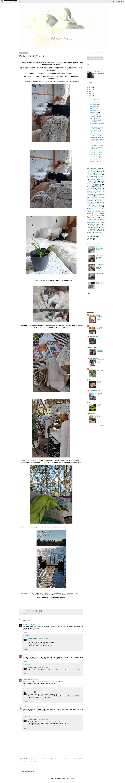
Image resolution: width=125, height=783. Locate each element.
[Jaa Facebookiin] (40, 611)
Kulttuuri (100, 189)
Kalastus (91, 178)
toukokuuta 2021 (94, 114)
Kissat (26, 613)
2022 (90, 96)
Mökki (29, 613)
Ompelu (100, 205)
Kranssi (92, 188)
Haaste (89, 173)
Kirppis (96, 185)
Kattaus (99, 179)
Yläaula (89, 232)
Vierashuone (39, 613)
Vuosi (100, 230)
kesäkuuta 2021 (94, 112)
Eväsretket (100, 171)
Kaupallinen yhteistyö (92, 181)
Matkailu (99, 197)
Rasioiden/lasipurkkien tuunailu (94, 210)
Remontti (89, 211)
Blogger (72, 778)
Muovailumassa (90, 200)
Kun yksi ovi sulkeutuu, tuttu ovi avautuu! (99, 248)
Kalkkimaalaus (100, 178)
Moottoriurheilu (98, 199)
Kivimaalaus (96, 186)
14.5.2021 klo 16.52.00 (33, 679)
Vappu (100, 225)
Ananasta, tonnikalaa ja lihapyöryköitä (100, 350)
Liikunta (102, 194)
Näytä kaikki (102, 425)
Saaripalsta (92, 403)
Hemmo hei (99, 338)
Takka (94, 219)
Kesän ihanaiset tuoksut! (96, 116)
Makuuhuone (90, 197)
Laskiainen (99, 192)
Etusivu (51, 758)
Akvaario (94, 168)
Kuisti (99, 188)
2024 (90, 91)
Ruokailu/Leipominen (95, 213)
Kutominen (99, 191)
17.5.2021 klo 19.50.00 (41, 707)
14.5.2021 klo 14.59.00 (31, 655)
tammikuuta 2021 (94, 161)
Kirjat (88, 184)
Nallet (101, 202)
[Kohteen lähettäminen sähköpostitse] (34, 611)
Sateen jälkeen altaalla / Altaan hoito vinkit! (96, 131)
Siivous (100, 215)
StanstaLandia (93, 347)
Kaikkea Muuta (93, 369)
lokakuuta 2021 (94, 104)
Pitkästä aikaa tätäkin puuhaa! (100, 283)
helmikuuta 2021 (94, 159)
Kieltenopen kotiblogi (94, 315)
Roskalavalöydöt (97, 211)
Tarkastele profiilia (99, 73)
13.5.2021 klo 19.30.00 (33, 624)
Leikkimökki (96, 194)
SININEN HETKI (94, 143)
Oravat (88, 207)
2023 (90, 93)
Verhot (102, 227)
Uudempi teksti (23, 758)
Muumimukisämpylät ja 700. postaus (100, 361)
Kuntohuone (89, 191)
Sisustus (90, 218)
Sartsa (25, 679)
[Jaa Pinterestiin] (41, 611)
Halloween (99, 173)
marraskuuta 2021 (94, 102)
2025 (90, 89)
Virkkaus (102, 229)
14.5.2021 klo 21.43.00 (42, 692)
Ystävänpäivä (98, 232)
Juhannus (96, 176)
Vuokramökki (93, 230)
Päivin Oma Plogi (93, 358)
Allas (100, 168)
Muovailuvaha (100, 200)
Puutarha (97, 207)
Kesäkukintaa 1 (100, 370)
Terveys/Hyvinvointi (92, 222)
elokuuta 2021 (93, 108)
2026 (90, 87)
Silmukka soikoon (93, 336)
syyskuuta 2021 (94, 106)
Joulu (88, 176)
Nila (24, 655)
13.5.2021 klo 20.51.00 (42, 638)
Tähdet (91, 224)
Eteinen (93, 171)
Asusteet (95, 170)
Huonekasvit (97, 174)
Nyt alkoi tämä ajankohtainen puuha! (99, 257)
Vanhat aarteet (91, 226)
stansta (25, 624)
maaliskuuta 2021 (94, 157)
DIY (88, 171)
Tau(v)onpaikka (93, 326)
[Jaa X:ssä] (38, 611)
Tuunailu (101, 222)
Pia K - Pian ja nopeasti (29, 707)
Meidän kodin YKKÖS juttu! (96, 137)
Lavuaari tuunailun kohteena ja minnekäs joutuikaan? (97, 140)
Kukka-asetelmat (91, 189)
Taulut (95, 221)
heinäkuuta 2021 (94, 110)
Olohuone (90, 203)
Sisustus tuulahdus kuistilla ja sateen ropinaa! (96, 127)
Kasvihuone (92, 179)
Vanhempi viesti (79, 758)
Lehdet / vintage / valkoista (96, 145)
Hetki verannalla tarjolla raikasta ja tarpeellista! (96, 134)
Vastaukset (27, 635)
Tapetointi (101, 219)
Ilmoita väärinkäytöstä (27, 771)
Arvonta (89, 170)
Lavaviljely (89, 194)
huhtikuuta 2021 (94, 155)
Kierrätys (98, 182)
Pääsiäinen (90, 208)
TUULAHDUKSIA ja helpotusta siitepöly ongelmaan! (95, 120)
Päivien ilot (30, 638)
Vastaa (25, 632)
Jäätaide (102, 176)
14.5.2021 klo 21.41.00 (42, 667)
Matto (88, 199)
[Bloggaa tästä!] (36, 611)
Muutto (88, 202)
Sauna (93, 215)
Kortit (103, 186)
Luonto (92, 196)
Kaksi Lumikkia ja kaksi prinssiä (100, 318)
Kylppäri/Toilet (90, 192)
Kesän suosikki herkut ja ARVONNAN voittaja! (96, 151)
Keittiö (102, 181)
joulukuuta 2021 (94, 99)
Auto (102, 170)
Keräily (92, 182)
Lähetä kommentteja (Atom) (29, 761)
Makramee (99, 196)
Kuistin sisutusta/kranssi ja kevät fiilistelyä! (96, 148)
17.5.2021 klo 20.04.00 (42, 719)
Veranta (95, 227)
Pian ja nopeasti (93, 380)
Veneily (89, 227)
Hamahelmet (89, 174)
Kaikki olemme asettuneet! (99, 274)
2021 (90, 98)
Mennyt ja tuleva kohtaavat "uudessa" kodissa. (100, 266)
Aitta (88, 168)
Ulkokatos (33, 613)
